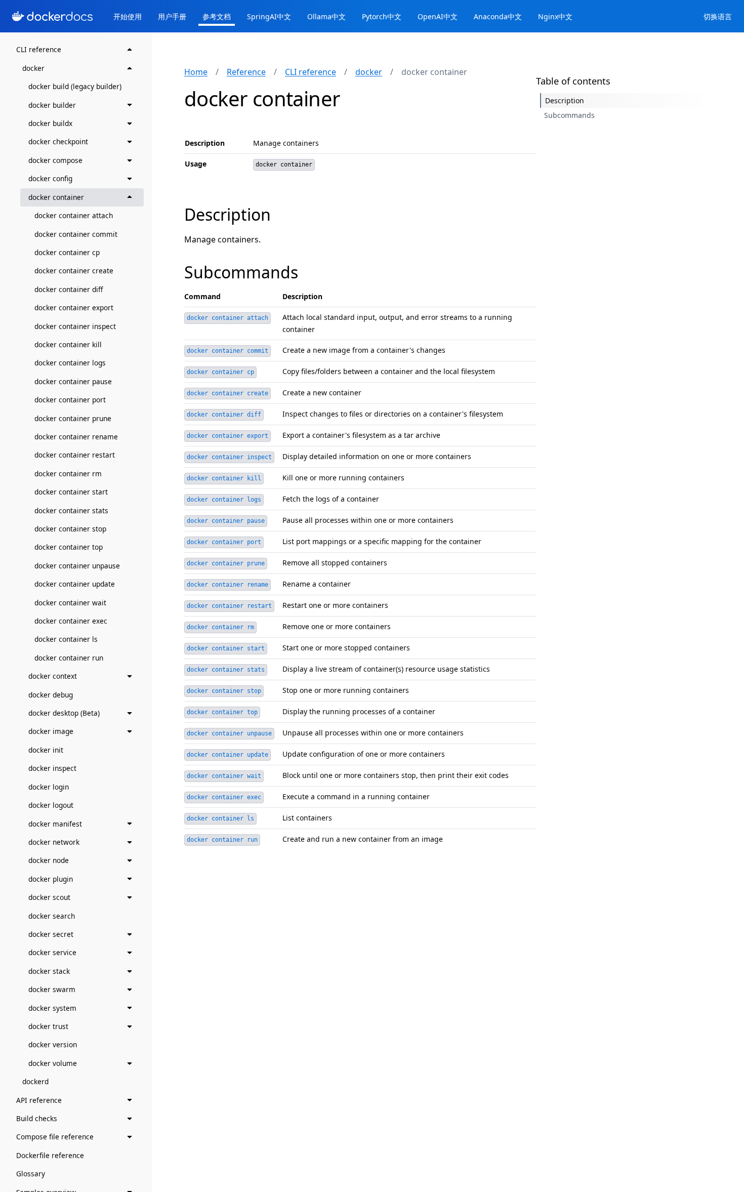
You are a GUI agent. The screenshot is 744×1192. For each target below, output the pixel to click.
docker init (45, 749)
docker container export (73, 307)
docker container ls (66, 639)
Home (196, 71)
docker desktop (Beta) (64, 713)
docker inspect (52, 768)
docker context (52, 676)
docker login (48, 786)
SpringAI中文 (269, 16)
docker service (52, 952)
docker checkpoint (58, 141)
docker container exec (70, 621)
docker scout (49, 897)
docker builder (52, 104)
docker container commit (75, 233)
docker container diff (68, 289)
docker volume (52, 1062)
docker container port (70, 399)
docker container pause (73, 381)
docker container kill (68, 344)
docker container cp (67, 252)
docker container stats (71, 510)
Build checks (36, 1118)
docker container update (74, 584)
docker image (50, 731)
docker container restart (74, 455)
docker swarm (51, 989)
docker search (51, 915)
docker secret (50, 934)
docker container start (71, 492)
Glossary (30, 1173)
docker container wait (70, 602)
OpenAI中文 (438, 16)
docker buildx (50, 123)
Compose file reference (55, 1136)
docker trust (48, 1026)
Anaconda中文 (498, 16)
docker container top (68, 547)
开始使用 (127, 16)
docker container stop (70, 528)
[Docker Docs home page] (52, 16)
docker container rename (76, 436)
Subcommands (241, 272)
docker (33, 67)
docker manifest (55, 823)
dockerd (35, 1081)
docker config (50, 178)
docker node (48, 860)
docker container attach (73, 215)
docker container (56, 196)
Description (227, 214)
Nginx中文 (555, 16)
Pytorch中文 (381, 16)
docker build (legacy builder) (74, 86)
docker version (52, 1044)
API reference (39, 1099)
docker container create (73, 270)
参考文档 (216, 16)
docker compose (55, 160)
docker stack (49, 970)
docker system (52, 1007)
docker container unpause (77, 565)
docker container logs (70, 362)
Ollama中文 (326, 16)
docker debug (50, 694)
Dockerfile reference (50, 1155)
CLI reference (38, 49)
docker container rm (68, 473)
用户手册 (172, 16)
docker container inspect (75, 326)
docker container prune (72, 418)
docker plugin (50, 878)
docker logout (50, 805)
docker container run (68, 657)
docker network (53, 841)
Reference (246, 71)
